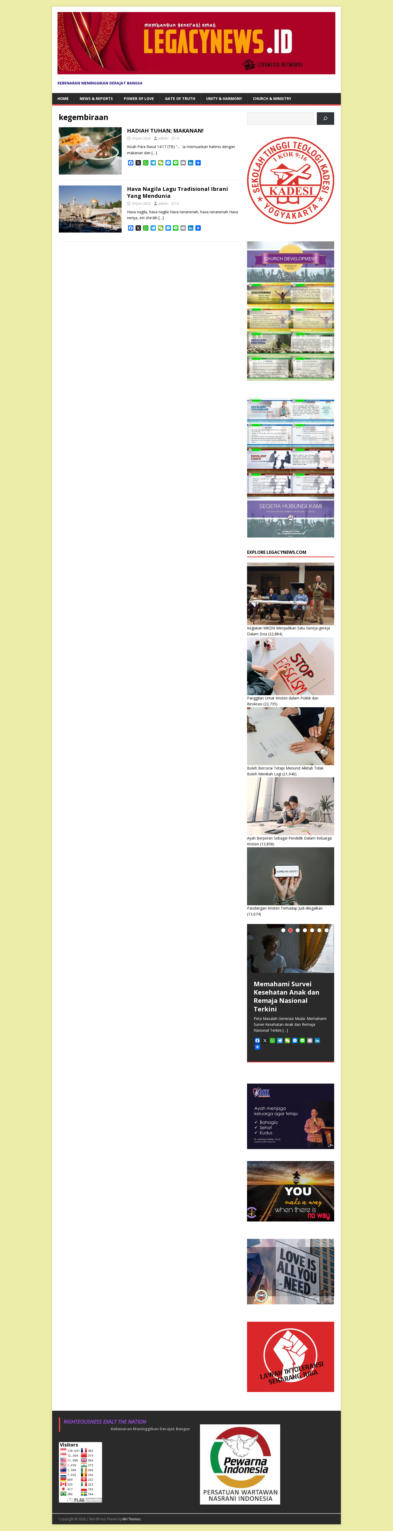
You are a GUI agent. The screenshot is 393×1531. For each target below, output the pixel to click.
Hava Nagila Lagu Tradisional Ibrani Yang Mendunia (177, 192)
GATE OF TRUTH (180, 98)
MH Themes (131, 1519)
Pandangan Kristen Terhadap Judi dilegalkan (285, 908)
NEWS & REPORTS (96, 98)
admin (163, 138)
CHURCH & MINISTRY (272, 98)
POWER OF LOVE (139, 98)
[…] (154, 152)
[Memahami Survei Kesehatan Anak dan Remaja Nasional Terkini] (290, 948)
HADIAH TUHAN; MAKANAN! (165, 130)
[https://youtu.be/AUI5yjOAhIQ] (325, 118)
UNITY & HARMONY (224, 98)
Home (63, 98)
